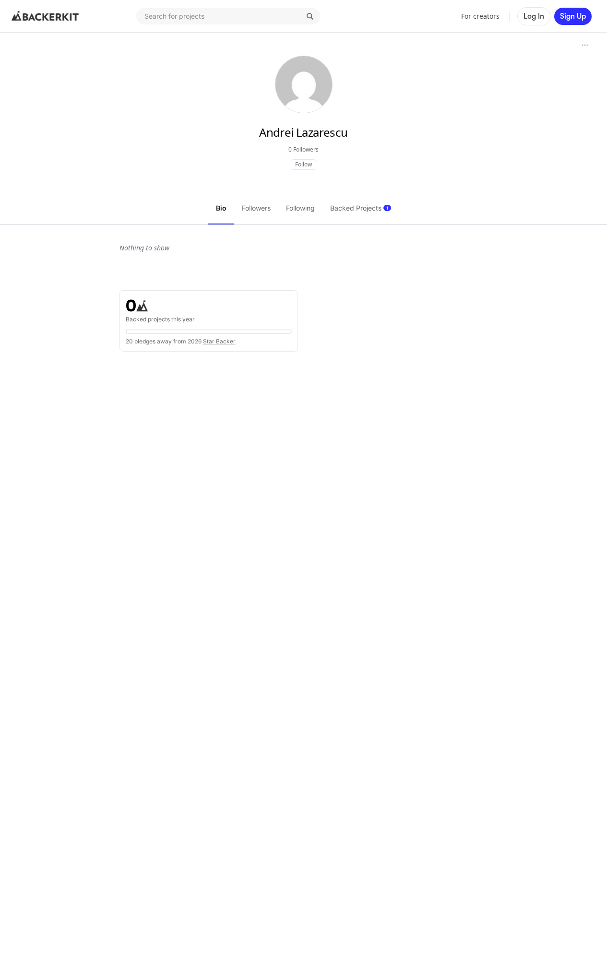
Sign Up (573, 16)
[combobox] (228, 16)
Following (300, 208)
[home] (45, 16)
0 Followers (303, 149)
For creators (480, 16)
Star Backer (219, 341)
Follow (303, 164)
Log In (534, 16)
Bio (221, 208)
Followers (256, 208)
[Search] (310, 16)
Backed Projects (359, 208)
